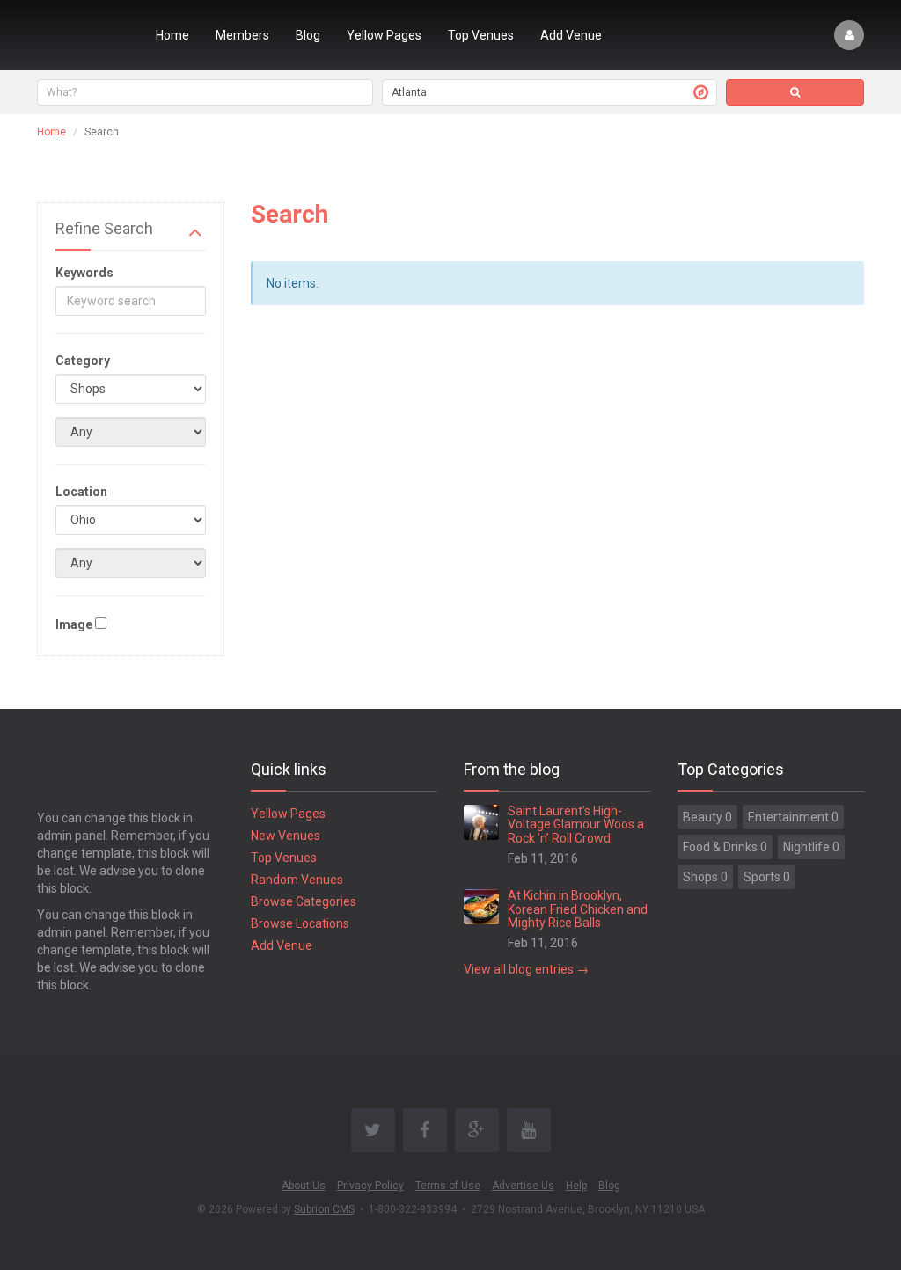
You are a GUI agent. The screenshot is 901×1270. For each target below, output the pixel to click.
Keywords (84, 273)
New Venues (285, 835)
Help (576, 1185)
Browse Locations (300, 923)
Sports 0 (767, 877)
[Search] (795, 92)
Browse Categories (303, 901)
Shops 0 (705, 877)
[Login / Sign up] (849, 35)
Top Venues (481, 35)
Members (242, 35)
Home (172, 35)
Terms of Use (447, 1185)
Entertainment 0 (793, 817)
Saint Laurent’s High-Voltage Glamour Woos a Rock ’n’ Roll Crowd (576, 824)
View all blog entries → (526, 969)
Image (73, 624)
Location (81, 492)
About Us (304, 1185)
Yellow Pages (384, 35)
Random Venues (297, 879)
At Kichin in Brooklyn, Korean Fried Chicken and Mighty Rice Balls (578, 909)
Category (82, 361)
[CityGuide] (83, 35)
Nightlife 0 (811, 847)
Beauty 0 (707, 817)
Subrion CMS (324, 1209)
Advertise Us (523, 1185)
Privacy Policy (370, 1185)
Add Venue (571, 35)
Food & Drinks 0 (725, 847)
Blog (308, 35)
